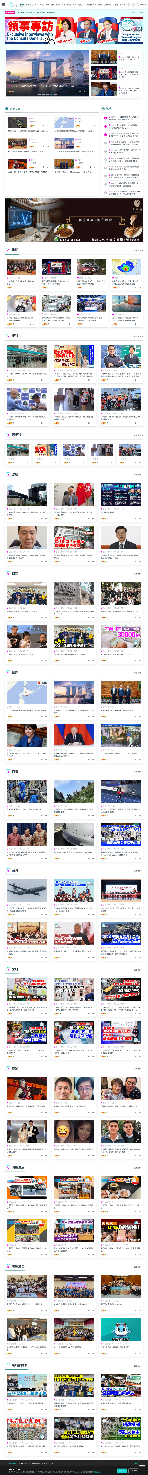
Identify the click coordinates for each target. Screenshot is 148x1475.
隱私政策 (97, 1472)
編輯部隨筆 (91, 4)
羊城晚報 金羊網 (34, 1463)
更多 (136, 1463)
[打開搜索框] (128, 5)
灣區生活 (81, 4)
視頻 (47, 4)
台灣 (69, 4)
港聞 (36, 4)
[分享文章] (84, 91)
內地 (63, 4)
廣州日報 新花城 (47, 1463)
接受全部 (122, 1471)
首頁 (22, 4)
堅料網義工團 (22, 1463)
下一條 (140, 12)
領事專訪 (29, 4)
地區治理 (107, 4)
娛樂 (74, 4)
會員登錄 (143, 5)
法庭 (42, 4)
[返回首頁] (13, 5)
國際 (58, 4)
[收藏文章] (80, 91)
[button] (13, 91)
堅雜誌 (115, 4)
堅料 (100, 4)
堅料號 (122, 4)
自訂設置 (134, 1471)
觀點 (53, 4)
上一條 (133, 12)
